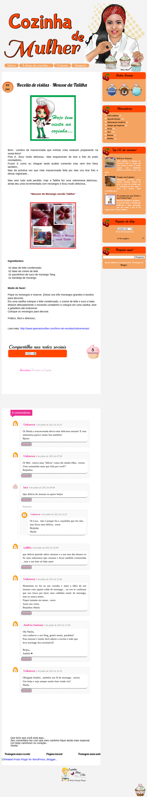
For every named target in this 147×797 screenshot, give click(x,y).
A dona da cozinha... (36, 65)
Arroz (109, 129)
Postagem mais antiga (90, 754)
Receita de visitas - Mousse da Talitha (52, 85)
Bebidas (110, 138)
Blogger (124, 265)
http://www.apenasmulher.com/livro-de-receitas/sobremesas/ (54, 328)
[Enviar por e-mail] (26, 353)
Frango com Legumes (125, 177)
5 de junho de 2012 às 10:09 (45, 547)
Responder (26, 444)
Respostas (27, 507)
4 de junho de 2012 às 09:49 (42, 487)
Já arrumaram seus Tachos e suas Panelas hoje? (129, 197)
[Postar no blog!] (29, 353)
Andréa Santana (33, 624)
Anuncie (80, 65)
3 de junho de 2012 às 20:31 (49, 424)
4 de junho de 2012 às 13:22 (54, 514)
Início (11, 65)
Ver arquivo (124, 238)
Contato (62, 65)
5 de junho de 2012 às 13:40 (57, 625)
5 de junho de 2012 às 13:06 (49, 579)
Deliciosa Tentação (124, 158)
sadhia (27, 547)
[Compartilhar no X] (32, 353)
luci (25, 487)
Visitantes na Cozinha (42, 370)
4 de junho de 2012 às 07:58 (49, 456)
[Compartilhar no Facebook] (34, 353)
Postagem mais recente (17, 754)
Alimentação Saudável (116, 122)
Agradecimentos (113, 119)
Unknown (29, 424)
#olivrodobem (113, 116)
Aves (109, 132)
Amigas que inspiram (115, 125)
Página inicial (54, 754)
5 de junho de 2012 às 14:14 (49, 671)
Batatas (110, 135)
